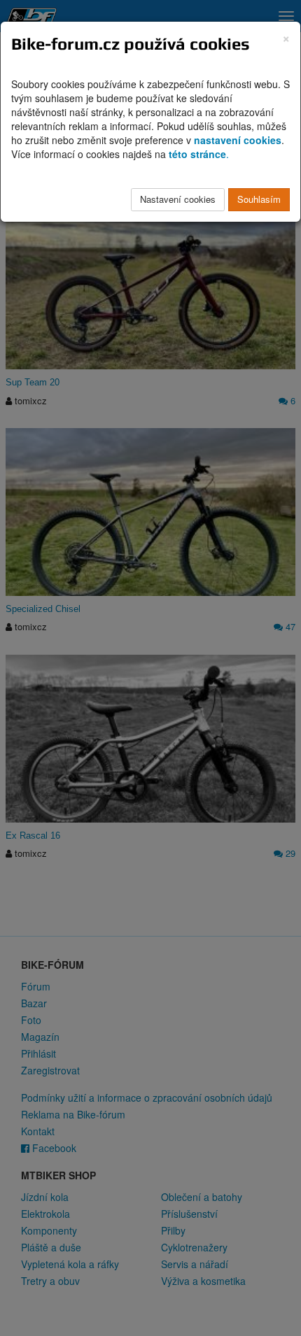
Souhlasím (259, 199)
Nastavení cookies (178, 199)
